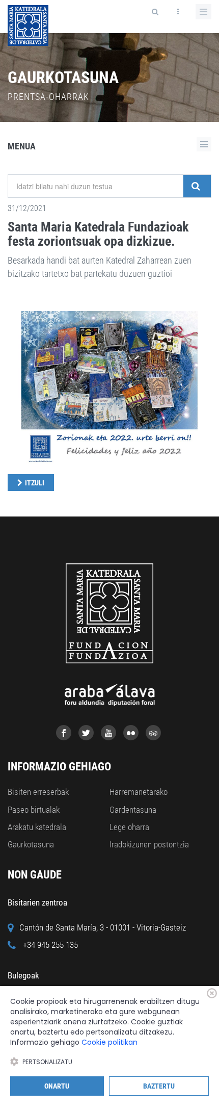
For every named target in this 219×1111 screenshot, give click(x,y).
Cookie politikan (109, 1042)
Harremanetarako (139, 792)
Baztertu (159, 1086)
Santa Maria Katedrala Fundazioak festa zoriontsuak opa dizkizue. (98, 234)
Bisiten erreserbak (38, 792)
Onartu (56, 1086)
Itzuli (34, 483)
